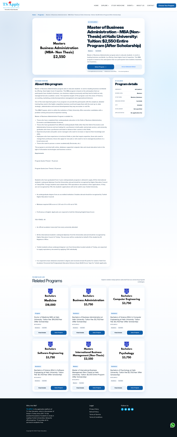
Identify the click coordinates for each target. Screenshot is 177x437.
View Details (42, 332)
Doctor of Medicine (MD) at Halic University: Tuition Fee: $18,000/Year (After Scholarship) (48, 319)
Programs (41, 14)
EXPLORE (104, 5)
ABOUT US (140, 5)
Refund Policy (94, 412)
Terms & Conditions (95, 417)
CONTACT (150, 5)
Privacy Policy (94, 409)
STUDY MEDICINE (117, 5)
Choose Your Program (166, 5)
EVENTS (130, 5)
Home (34, 14)
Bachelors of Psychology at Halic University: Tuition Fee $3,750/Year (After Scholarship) (126, 372)
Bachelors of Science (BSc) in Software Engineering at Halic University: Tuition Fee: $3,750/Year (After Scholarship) (49, 372)
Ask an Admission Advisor (129, 66)
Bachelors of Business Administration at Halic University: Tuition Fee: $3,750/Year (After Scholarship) (88, 319)
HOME (96, 5)
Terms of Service (95, 414)
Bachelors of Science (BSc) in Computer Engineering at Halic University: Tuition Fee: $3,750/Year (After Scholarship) (125, 319)
